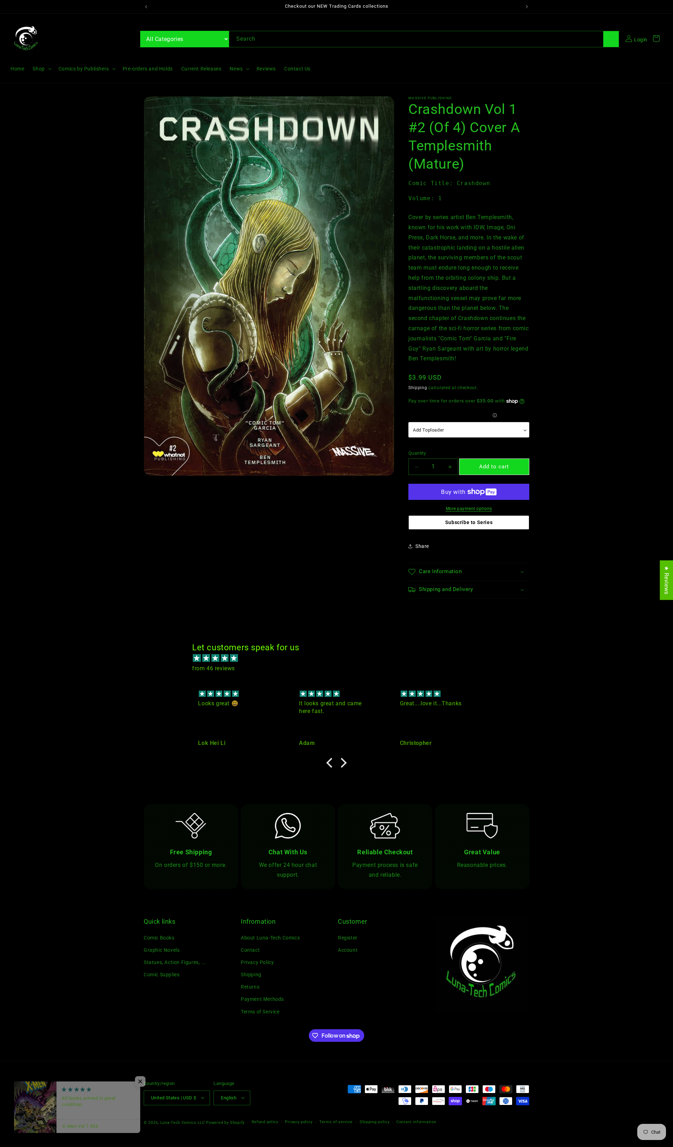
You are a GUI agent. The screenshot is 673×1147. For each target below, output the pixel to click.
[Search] (611, 39)
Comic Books (159, 937)
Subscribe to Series (468, 522)
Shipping (417, 387)
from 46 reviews (213, 668)
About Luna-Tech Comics (270, 937)
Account (348, 949)
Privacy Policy (257, 962)
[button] (41, 68)
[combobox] (424, 39)
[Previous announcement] (146, 6)
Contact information (416, 1122)
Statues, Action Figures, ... (175, 962)
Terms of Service (260, 1011)
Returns (250, 987)
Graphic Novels (161, 949)
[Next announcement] (527, 6)
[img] (340, 658)
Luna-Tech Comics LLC (182, 1122)
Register (348, 937)
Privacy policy (298, 1122)
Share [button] (422, 546)
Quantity (417, 453)
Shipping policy (375, 1122)
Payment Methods (262, 999)
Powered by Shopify (225, 1122)
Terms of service (336, 1122)
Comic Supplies (161, 974)
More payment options (469, 508)
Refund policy (265, 1122)
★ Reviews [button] (666, 580)
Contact (250, 949)
